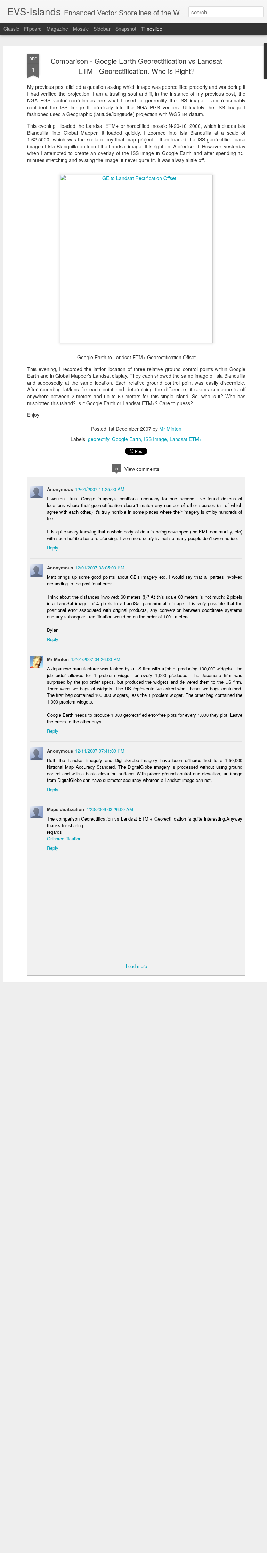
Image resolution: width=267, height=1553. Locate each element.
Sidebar (102, 28)
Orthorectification (64, 838)
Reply (52, 547)
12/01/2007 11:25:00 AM (99, 489)
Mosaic (81, 28)
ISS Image (155, 439)
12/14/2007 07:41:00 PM (99, 750)
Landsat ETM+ (186, 439)
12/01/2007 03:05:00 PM (99, 567)
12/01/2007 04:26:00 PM (95, 659)
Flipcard (33, 28)
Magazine (57, 28)
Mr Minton (170, 428)
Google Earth (126, 439)
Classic (11, 28)
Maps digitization (65, 809)
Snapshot (125, 28)
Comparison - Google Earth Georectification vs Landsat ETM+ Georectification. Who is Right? (136, 66)
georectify (98, 439)
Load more (136, 966)
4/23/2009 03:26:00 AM (109, 809)
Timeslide (151, 28)
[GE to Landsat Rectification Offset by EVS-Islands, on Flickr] (136, 178)
